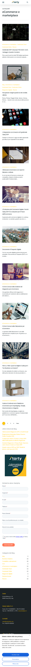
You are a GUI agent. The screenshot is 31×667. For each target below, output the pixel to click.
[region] (15, 650)
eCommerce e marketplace (9, 44)
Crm (3, 563)
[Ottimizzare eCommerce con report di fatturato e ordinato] (15, 155)
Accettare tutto (15, 654)
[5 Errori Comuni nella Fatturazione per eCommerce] (15, 311)
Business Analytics (7, 558)
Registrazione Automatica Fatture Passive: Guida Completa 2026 (13, 435)
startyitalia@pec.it (22, 610)
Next (17, 423)
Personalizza (15, 659)
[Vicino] (29, 635)
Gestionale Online (7, 47)
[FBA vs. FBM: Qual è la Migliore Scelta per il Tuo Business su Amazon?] (15, 350)
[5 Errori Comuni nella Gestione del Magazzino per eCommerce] (15, 271)
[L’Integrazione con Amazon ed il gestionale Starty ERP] (15, 117)
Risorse (14, 47)
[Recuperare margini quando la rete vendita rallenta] (15, 72)
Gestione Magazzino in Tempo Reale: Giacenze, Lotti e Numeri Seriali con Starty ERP (15, 444)
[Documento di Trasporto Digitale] (15, 234)
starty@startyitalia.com (7, 621)
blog (3, 84)
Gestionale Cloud (21, 44)
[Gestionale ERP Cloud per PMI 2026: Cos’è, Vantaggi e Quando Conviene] (15, 32)
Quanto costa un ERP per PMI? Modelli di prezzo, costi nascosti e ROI (13, 448)
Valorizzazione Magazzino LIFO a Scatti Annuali (15, 431)
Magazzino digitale (7, 90)
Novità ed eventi (6, 576)
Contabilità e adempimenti (9, 561)
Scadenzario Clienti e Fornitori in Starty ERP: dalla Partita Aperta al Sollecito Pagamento (14, 439)
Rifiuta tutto (16, 663)
